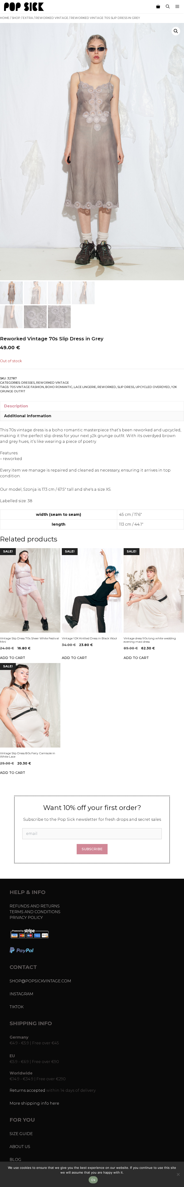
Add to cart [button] (12, 658)
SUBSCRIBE (92, 849)
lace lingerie (85, 387)
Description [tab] (16, 406)
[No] (178, 1174)
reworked (107, 387)
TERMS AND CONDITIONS (35, 912)
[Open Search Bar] (167, 6)
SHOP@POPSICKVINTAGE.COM (40, 981)
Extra (28, 18)
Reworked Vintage (51, 18)
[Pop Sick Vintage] (24, 6)
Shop (16, 18)
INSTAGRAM (21, 994)
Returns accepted (27, 1090)
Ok (93, 1180)
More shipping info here (34, 1103)
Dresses (28, 382)
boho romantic (58, 387)
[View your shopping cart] (158, 6)
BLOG (15, 1159)
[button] (176, 31)
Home (4, 18)
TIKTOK (16, 1007)
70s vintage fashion (27, 387)
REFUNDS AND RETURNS (35, 906)
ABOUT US (20, 1146)
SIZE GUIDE (21, 1133)
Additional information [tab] (27, 416)
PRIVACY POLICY (26, 917)
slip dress (125, 387)
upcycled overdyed (153, 387)
